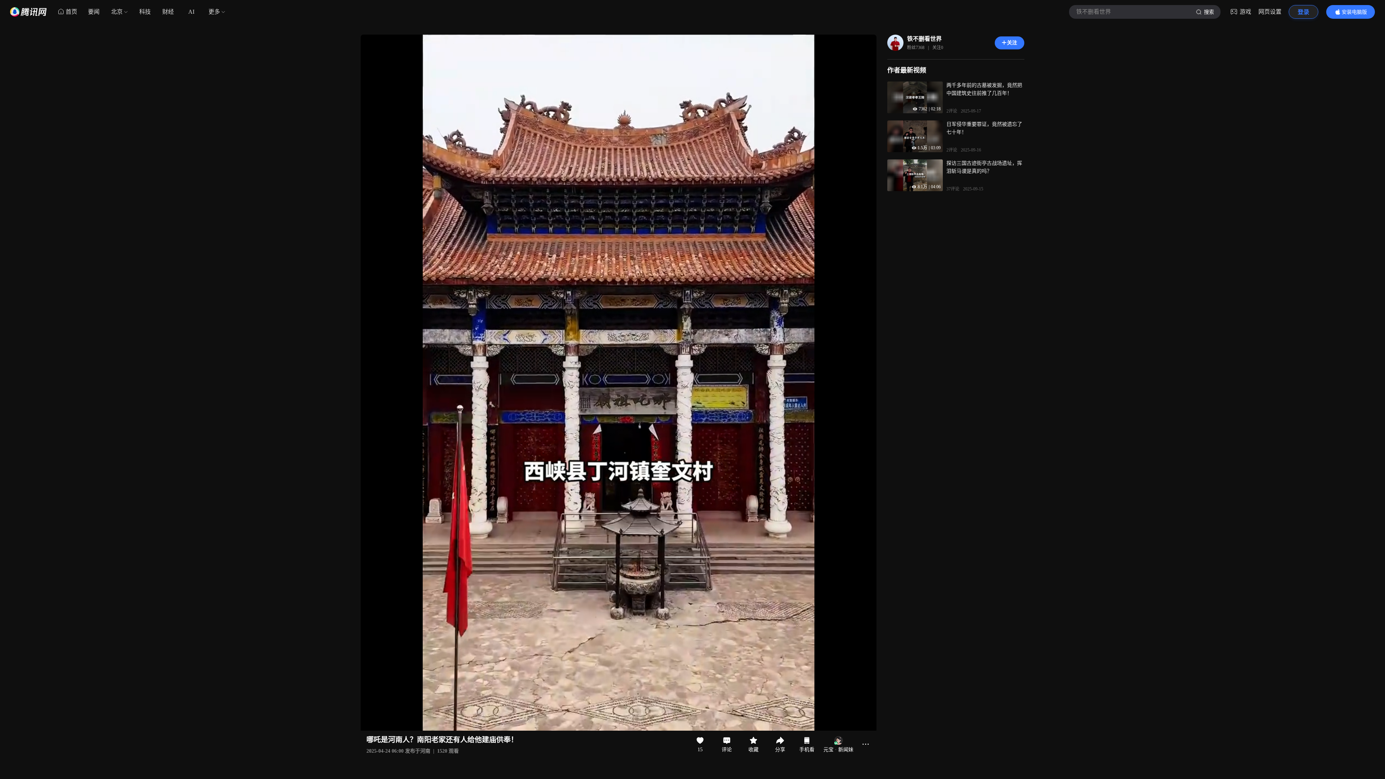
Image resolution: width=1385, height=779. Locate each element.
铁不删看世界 (924, 39)
